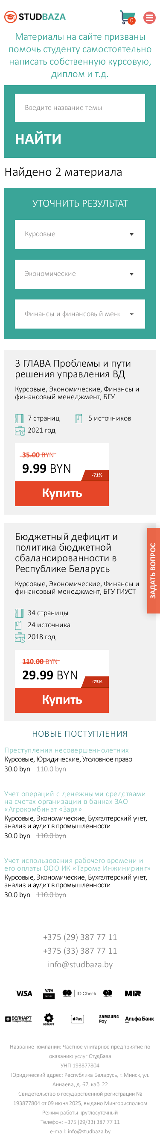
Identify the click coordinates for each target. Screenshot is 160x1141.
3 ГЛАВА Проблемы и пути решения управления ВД (73, 369)
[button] (132, 314)
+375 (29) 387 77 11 (80, 937)
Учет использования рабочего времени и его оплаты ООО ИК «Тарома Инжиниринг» (77, 865)
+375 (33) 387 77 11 (80, 951)
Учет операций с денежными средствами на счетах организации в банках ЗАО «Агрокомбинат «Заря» (75, 802)
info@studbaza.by (80, 964)
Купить (62, 494)
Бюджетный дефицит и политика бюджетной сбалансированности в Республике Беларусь (66, 553)
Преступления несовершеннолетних (66, 751)
